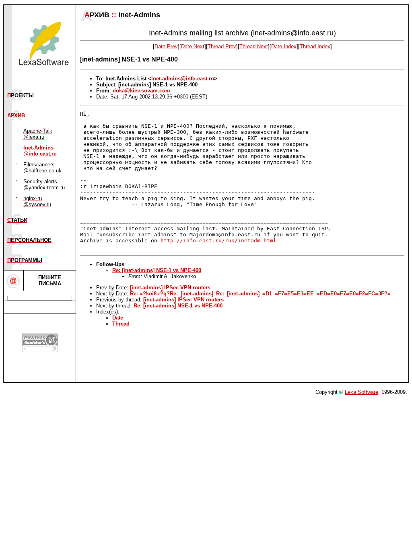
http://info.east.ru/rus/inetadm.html (218, 241)
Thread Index (315, 46)
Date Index (284, 46)
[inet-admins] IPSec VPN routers (170, 288)
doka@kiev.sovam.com (141, 91)
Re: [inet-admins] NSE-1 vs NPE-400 (156, 270)
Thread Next (253, 46)
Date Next (192, 46)
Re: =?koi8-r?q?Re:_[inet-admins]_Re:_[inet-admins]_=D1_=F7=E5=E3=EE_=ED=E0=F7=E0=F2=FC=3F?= (260, 294)
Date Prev (166, 46)
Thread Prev (222, 46)
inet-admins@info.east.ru (182, 79)
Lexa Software (361, 392)
